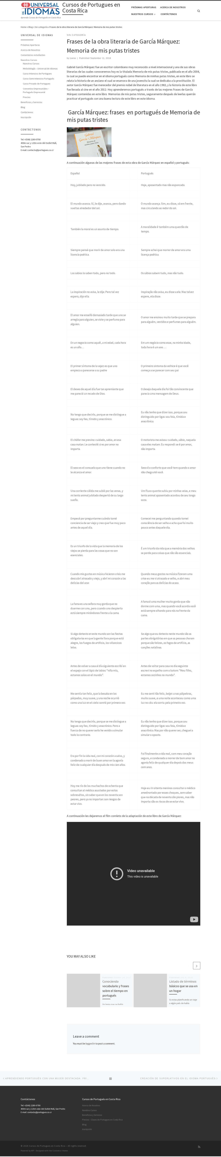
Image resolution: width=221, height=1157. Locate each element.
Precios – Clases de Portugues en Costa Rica (102, 1119)
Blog (30, 27)
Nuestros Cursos (29, 60)
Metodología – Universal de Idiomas (40, 68)
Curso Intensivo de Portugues (37, 73)
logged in (90, 1043)
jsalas (73, 58)
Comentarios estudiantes (33, 55)
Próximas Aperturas (30, 45)
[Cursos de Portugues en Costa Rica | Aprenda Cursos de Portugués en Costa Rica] (41, 8)
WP (32, 1151)
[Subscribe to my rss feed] (199, 1147)
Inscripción (26, 117)
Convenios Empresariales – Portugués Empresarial (36, 90)
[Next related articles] (196, 965)
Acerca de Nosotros (30, 50)
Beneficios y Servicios (31, 102)
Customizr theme (60, 1151)
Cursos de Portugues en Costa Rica (47, 1146)
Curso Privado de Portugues (36, 83)
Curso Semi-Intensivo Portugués (38, 78)
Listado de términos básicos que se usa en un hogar (183, 986)
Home (24, 27)
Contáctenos (27, 112)
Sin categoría (41, 27)
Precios (26, 97)
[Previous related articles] (189, 965)
